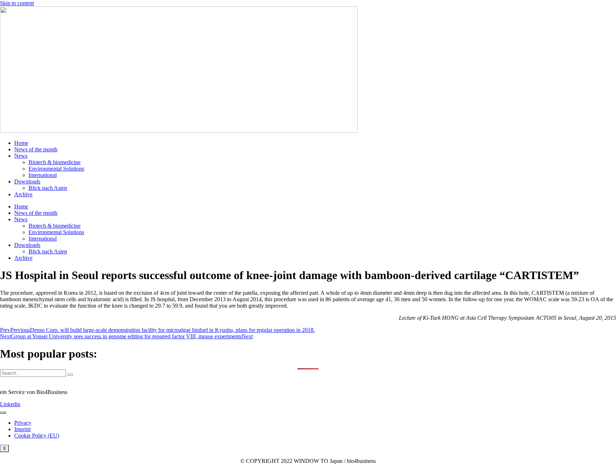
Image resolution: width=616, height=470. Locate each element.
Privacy (22, 423)
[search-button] (70, 375)
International (43, 175)
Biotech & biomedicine (55, 162)
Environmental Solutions (56, 169)
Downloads (27, 181)
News (20, 156)
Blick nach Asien (48, 188)
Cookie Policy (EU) (36, 436)
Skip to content (17, 3)
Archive (23, 194)
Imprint (22, 429)
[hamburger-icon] (3, 412)
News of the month (35, 149)
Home (21, 143)
